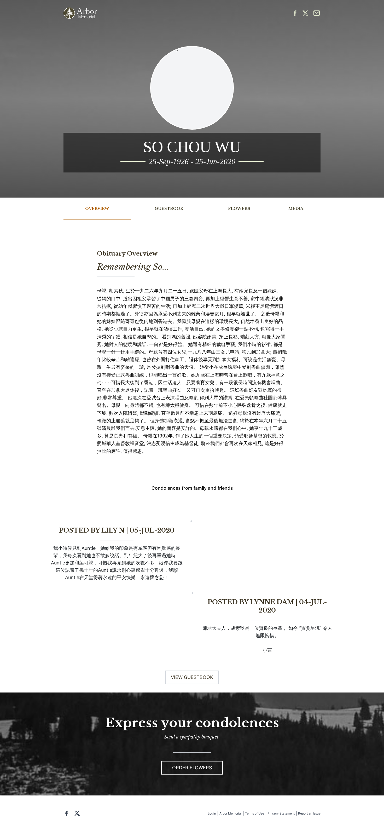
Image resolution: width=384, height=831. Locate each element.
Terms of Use (254, 813)
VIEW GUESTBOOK (192, 677)
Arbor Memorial (230, 813)
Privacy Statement (281, 813)
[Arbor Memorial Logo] (80, 13)
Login (212, 813)
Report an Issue (309, 813)
